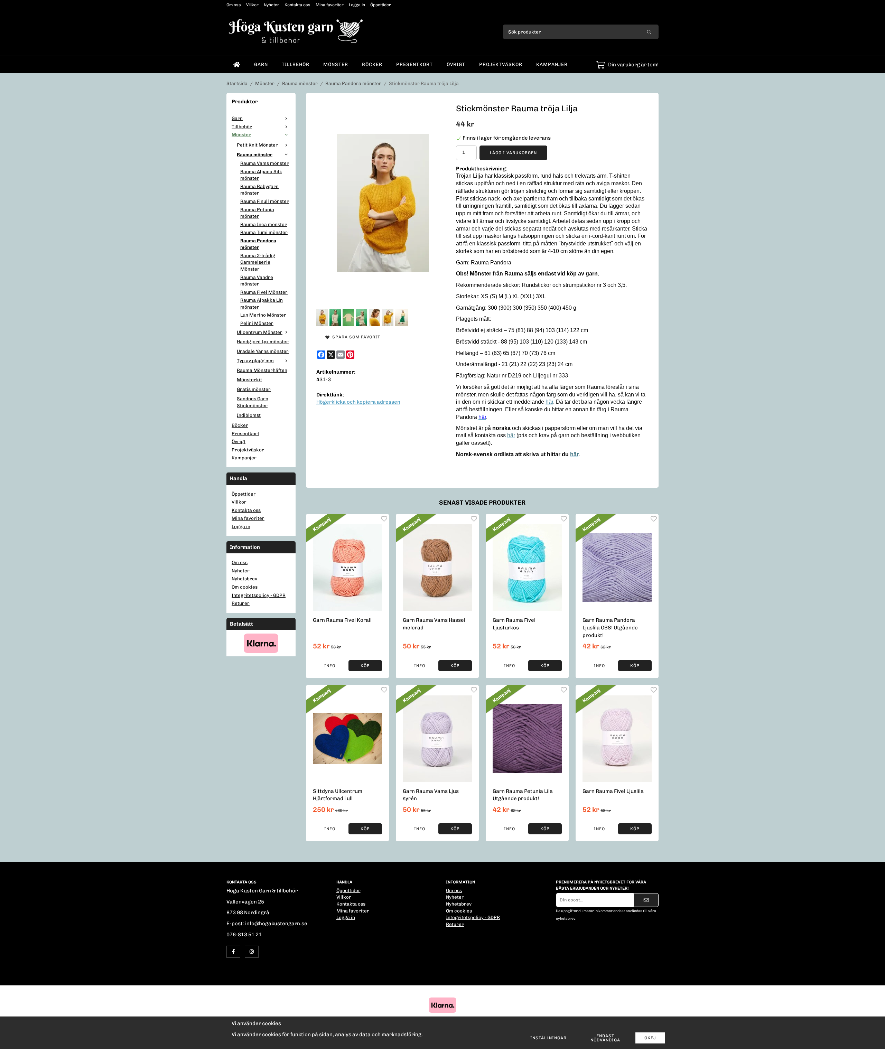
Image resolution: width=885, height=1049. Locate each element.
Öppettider (380, 4)
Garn (261, 64)
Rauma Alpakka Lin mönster (261, 303)
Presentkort (414, 64)
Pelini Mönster (256, 323)
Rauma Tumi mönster (264, 232)
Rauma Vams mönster (264, 163)
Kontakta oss (297, 4)
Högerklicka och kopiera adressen (358, 402)
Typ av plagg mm (255, 360)
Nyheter (271, 4)
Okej (650, 1038)
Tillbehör (295, 64)
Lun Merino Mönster (263, 315)
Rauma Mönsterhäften (262, 370)
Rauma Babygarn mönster (259, 190)
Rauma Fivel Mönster (264, 292)
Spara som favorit (354, 337)
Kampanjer (552, 64)
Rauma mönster (254, 154)
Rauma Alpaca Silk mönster (261, 175)
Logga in (357, 4)
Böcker (372, 64)
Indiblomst (249, 415)
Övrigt (456, 64)
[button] (365, 665)
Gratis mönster (254, 389)
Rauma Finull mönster (264, 201)
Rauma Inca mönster (263, 224)
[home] (236, 64)
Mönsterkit (249, 379)
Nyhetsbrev (244, 578)
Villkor (252, 4)
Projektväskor (500, 64)
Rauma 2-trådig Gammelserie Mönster (257, 262)
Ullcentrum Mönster (259, 332)
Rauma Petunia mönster (257, 213)
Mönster (335, 64)
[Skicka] (646, 900)
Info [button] (329, 665)
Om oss (233, 4)
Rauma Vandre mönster (256, 280)
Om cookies (245, 587)
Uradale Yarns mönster (263, 351)
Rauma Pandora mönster (258, 244)
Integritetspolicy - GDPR (259, 595)
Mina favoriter (330, 4)
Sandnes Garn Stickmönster (252, 402)
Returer (241, 603)
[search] (649, 32)
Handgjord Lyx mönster (263, 341)
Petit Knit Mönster (257, 145)
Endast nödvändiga (605, 1037)
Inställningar (548, 1038)
